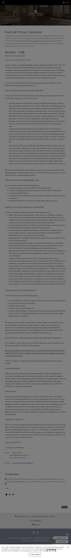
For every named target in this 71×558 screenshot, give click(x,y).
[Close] (68, 547)
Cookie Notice (51, 551)
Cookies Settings (35, 554)
